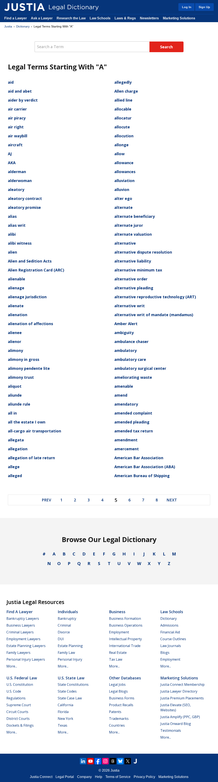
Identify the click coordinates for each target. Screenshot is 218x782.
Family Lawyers (18, 652)
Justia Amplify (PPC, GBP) (180, 717)
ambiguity (124, 332)
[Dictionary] (24, 7)
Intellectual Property (125, 639)
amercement (126, 448)
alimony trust (21, 377)
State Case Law (70, 698)
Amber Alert (126, 323)
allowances (124, 171)
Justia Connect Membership (182, 684)
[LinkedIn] (83, 761)
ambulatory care (130, 359)
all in (12, 413)
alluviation (124, 180)
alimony (15, 350)
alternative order (131, 278)
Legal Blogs (118, 691)
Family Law (66, 652)
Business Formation (125, 618)
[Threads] (113, 761)
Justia (8, 26)
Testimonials (170, 730)
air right (16, 126)
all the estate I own (26, 422)
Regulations (16, 698)
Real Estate (118, 652)
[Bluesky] (120, 761)
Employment (119, 632)
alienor (14, 341)
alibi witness (20, 243)
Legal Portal (65, 777)
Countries (117, 725)
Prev (46, 499)
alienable (16, 278)
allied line (123, 100)
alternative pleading (133, 287)
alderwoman (20, 180)
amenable (123, 386)
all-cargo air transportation (34, 430)
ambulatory (125, 350)
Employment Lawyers (23, 639)
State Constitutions (73, 684)
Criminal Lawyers (20, 632)
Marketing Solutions (179, 18)
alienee (15, 332)
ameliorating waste (133, 377)
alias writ (17, 225)
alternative (125, 243)
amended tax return (133, 430)
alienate (16, 305)
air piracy (17, 118)
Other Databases (125, 677)
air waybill (17, 135)
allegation (17, 448)
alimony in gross (23, 359)
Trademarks (119, 718)
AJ (10, 153)
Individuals (68, 611)
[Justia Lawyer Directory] (135, 761)
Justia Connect (41, 777)
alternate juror (128, 225)
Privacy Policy (144, 777)
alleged (15, 475)
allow (119, 153)
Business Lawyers (20, 625)
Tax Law (115, 659)
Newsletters (149, 18)
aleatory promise (24, 207)
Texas (62, 725)
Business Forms (121, 698)
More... (11, 666)
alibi (12, 234)
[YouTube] (90, 761)
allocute (122, 126)
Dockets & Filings (20, 725)
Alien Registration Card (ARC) (36, 270)
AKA (12, 162)
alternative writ (129, 305)
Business (117, 611)
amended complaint (133, 413)
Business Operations (125, 625)
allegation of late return (31, 457)
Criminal (64, 625)
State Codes (67, 691)
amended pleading (131, 422)
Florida (63, 711)
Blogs (164, 652)
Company (84, 777)
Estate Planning (70, 645)
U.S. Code (13, 691)
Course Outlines (173, 639)
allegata (16, 439)
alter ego (123, 198)
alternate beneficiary (134, 216)
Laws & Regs (125, 18)
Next (171, 499)
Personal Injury (70, 659)
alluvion (121, 189)
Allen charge (126, 91)
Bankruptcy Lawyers (22, 618)
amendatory (126, 404)
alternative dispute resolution (143, 252)
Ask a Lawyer (42, 18)
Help (98, 777)
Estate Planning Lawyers (26, 645)
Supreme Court (18, 705)
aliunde (15, 395)
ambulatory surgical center (140, 368)
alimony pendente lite (29, 368)
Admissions (169, 625)
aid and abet (20, 91)
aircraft (15, 144)
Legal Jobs (117, 684)
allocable (122, 109)
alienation (17, 314)
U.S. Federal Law (21, 677)
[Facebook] (98, 761)
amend (120, 395)
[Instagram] (105, 761)
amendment (126, 439)
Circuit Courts (17, 711)
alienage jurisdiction (27, 296)
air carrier (17, 109)
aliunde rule (19, 404)
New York (65, 718)
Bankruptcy (67, 618)
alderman (17, 171)
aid (11, 82)
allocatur (123, 118)
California (65, 705)
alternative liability (132, 261)
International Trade (125, 645)
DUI (61, 639)
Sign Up (204, 7)
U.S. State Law (71, 677)
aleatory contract (25, 198)
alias (12, 216)
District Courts (18, 718)
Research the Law (71, 18)
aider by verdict (23, 100)
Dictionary (23, 26)
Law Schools (100, 18)
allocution (123, 135)
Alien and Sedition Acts (30, 261)
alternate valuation (133, 234)
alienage (16, 287)
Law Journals (170, 645)
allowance (123, 162)
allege (14, 466)
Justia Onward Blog (175, 723)
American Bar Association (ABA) (144, 466)
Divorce (64, 632)
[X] (128, 761)
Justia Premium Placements (182, 698)
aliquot (15, 386)
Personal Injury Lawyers (25, 659)
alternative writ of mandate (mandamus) (153, 314)
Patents (115, 711)
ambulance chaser (131, 341)
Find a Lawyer (15, 18)
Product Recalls (121, 705)
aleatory (16, 189)
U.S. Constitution (19, 684)
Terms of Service (118, 777)
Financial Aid (170, 632)
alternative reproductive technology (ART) (155, 296)
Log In (186, 7)
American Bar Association (138, 457)
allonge (121, 144)
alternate (123, 207)
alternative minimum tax (138, 270)
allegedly (123, 82)
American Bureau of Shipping (142, 475)
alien (12, 252)
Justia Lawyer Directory (178, 691)
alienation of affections (30, 323)
